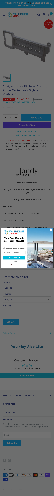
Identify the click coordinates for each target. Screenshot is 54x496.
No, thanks (14, 265)
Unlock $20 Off (14, 258)
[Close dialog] (51, 229)
